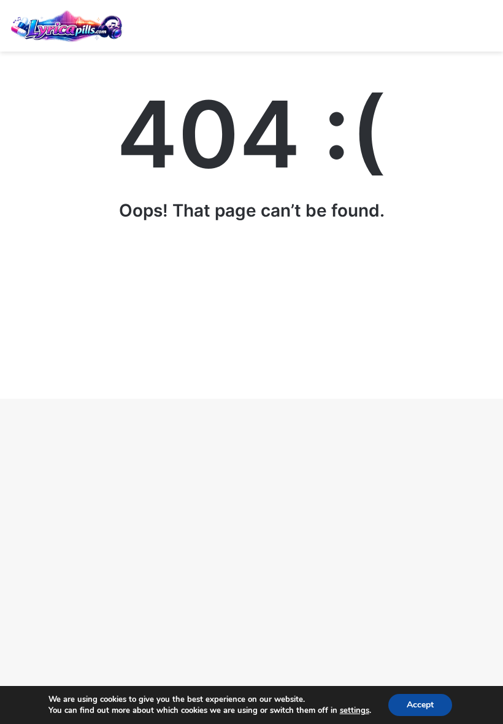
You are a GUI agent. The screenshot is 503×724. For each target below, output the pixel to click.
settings (354, 710)
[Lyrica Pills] (67, 26)
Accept (420, 705)
